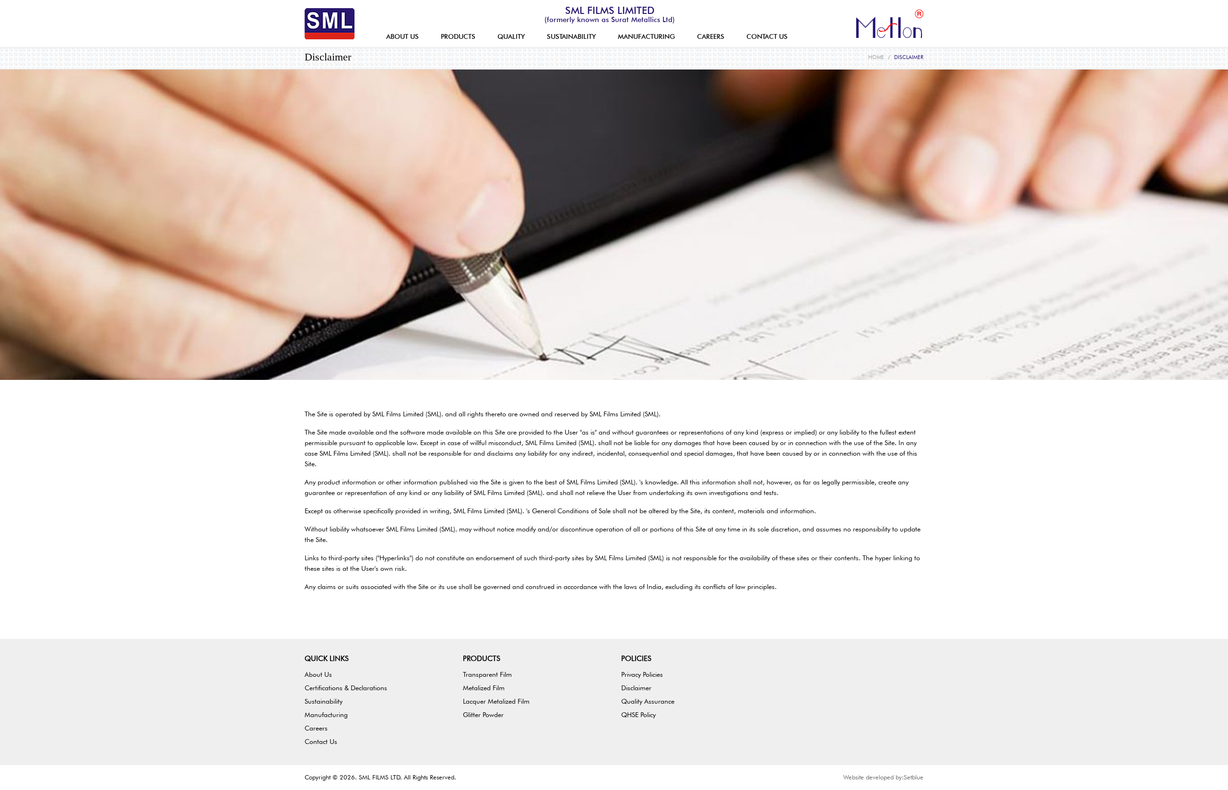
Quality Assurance (647, 701)
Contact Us (321, 741)
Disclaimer (636, 688)
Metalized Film (484, 688)
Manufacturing (326, 715)
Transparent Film (487, 674)
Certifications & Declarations (346, 688)
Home (876, 57)
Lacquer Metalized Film (496, 701)
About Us (318, 674)
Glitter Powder (483, 715)
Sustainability (323, 701)
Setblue (913, 777)
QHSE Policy (638, 715)
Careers (316, 728)
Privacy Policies (642, 674)
